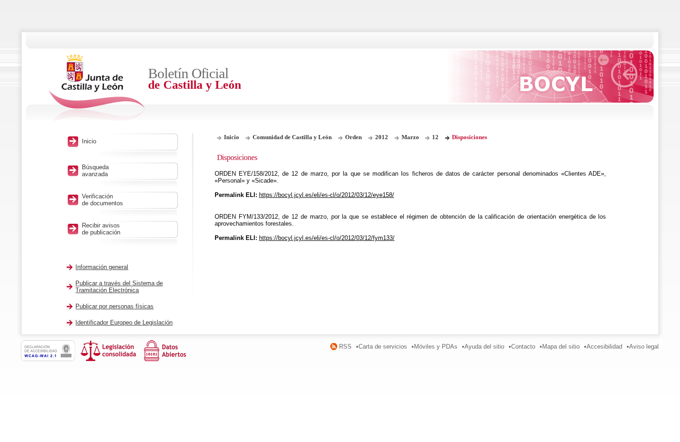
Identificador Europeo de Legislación (124, 322)
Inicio (231, 137)
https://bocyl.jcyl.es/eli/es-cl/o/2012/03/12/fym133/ (327, 237)
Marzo (411, 137)
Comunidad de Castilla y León (292, 137)
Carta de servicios (383, 346)
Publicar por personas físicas (114, 306)
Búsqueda (95, 171)
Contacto (523, 346)
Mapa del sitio (561, 346)
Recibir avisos (101, 229)
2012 (381, 137)
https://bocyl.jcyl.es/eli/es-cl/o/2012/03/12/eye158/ (326, 194)
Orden (353, 137)
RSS (345, 346)
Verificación (102, 200)
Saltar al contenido (36, 3)
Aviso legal (644, 346)
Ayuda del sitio (484, 346)
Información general (101, 267)
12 (435, 137)
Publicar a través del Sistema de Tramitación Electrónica (119, 287)
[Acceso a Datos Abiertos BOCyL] (166, 359)
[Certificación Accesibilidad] (50, 359)
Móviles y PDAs (435, 346)
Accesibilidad (604, 346)
